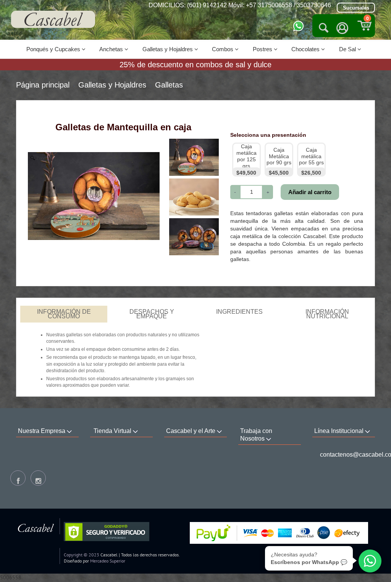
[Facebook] (18, 478)
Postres (263, 49)
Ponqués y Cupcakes (54, 49)
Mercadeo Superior (107, 561)
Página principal (42, 85)
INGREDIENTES (239, 311)
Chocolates (306, 49)
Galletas (169, 85)
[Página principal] (53, 19)
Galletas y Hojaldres (168, 49)
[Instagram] (38, 478)
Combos (223, 49)
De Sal (348, 49)
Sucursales (356, 8)
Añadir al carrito (309, 192)
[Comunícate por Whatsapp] (298, 25)
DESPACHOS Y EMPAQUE (151, 313)
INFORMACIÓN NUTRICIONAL (327, 313)
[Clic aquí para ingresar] (342, 28)
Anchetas (111, 49)
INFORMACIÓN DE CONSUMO (64, 313)
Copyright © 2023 (81, 555)
